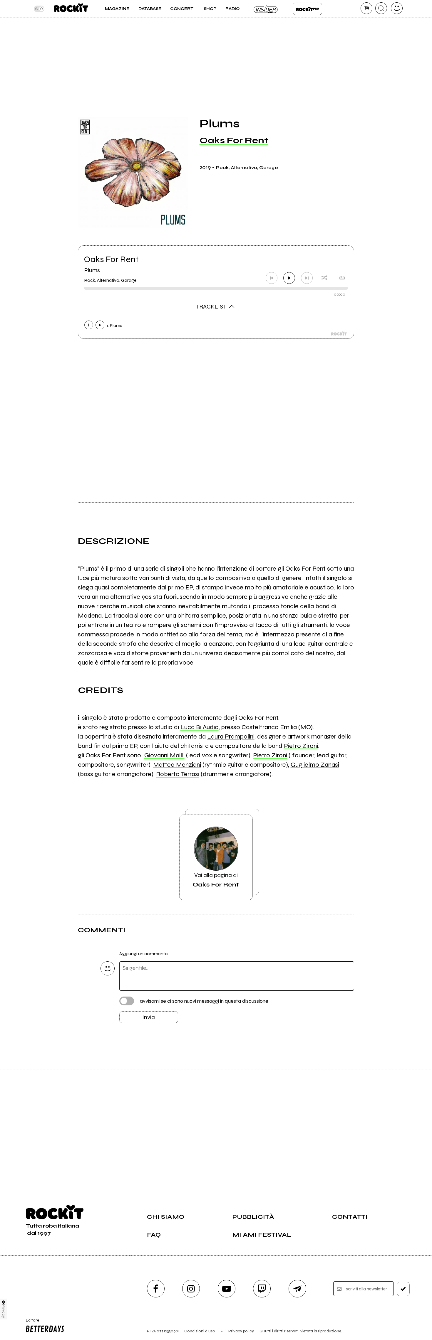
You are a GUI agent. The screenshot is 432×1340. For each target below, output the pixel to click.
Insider (266, 9)
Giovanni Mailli (164, 755)
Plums (92, 270)
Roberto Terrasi (177, 774)
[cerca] (381, 8)
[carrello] (366, 8)
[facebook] (156, 1288)
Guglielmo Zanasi (315, 764)
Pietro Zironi (301, 746)
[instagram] (191, 1288)
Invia (148, 1017)
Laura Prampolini (230, 736)
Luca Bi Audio (199, 727)
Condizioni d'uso (199, 1331)
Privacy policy (241, 1331)
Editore (30, 1322)
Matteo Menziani (177, 764)
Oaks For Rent (234, 140)
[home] (71, 9)
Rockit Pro (307, 9)
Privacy (3, 1311)
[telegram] (297, 1288)
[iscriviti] (403, 1289)
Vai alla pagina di (216, 880)
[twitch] (262, 1288)
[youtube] (226, 1288)
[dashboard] (397, 8)
